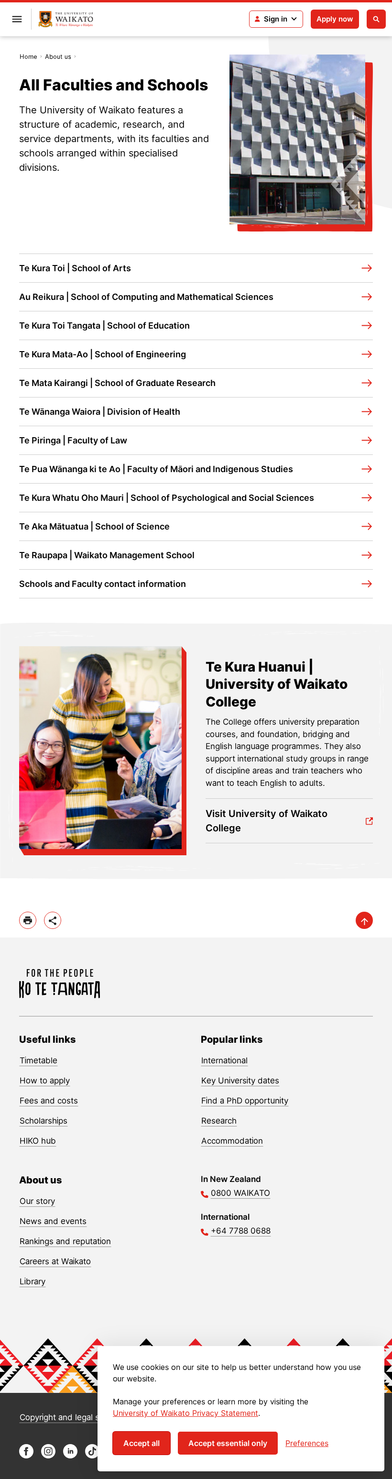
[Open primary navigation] (16, 19)
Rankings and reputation (65, 1241)
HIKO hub (38, 1141)
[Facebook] (26, 1456)
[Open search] (376, 19)
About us (58, 56)
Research (219, 1121)
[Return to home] (65, 19)
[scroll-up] (364, 920)
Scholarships (43, 1121)
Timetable (38, 1060)
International (224, 1060)
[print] (27, 920)
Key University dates (240, 1080)
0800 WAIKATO (240, 1193)
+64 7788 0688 (241, 1231)
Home (28, 56)
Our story (37, 1201)
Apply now (334, 18)
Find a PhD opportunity (244, 1100)
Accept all (141, 1443)
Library (32, 1281)
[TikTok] (92, 1456)
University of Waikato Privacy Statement (185, 1413)
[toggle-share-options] (52, 920)
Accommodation (232, 1141)
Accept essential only (227, 1443)
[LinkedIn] (70, 1456)
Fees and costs (49, 1100)
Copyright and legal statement (77, 1417)
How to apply (45, 1080)
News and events (53, 1221)
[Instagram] (48, 1456)
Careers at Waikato (55, 1261)
